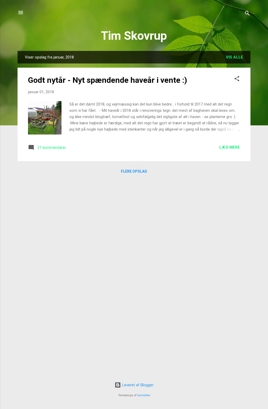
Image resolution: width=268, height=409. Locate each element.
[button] (237, 79)
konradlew (143, 395)
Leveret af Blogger (137, 385)
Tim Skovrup (134, 36)
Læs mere (229, 147)
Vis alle (234, 57)
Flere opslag (134, 171)
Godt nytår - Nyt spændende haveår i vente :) (107, 80)
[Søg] (247, 14)
